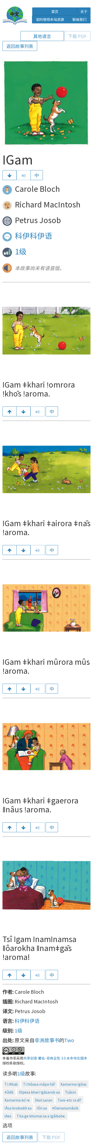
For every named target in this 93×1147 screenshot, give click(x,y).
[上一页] (9, 411)
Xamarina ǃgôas (74, 1084)
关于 (83, 11)
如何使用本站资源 (50, 19)
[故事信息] (23, 975)
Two (69, 1040)
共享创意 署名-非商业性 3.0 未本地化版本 (55, 1058)
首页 (54, 11)
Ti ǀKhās (11, 1084)
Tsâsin (70, 1092)
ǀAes (7, 1115)
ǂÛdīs (9, 1092)
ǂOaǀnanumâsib (65, 1108)
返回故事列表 (19, 46)
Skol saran (43, 1100)
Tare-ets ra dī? (69, 1100)
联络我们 (79, 19)
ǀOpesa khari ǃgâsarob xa (39, 1092)
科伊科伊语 (33, 235)
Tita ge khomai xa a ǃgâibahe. (41, 1115)
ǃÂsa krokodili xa (17, 1108)
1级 (21, 251)
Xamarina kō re (17, 1100)
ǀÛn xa (42, 1108)
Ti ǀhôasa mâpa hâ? (39, 1084)
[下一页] (9, 175)
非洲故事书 (46, 1040)
